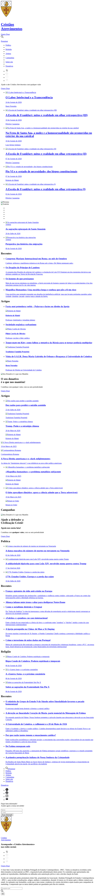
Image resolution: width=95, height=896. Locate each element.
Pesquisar (11, 769)
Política (8, 45)
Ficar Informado (7, 815)
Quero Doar (5, 34)
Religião (9, 49)
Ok (3, 894)
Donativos (9, 66)
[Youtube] (7, 81)
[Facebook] (7, 74)
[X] (7, 71)
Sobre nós (9, 62)
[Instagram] (7, 77)
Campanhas (10, 58)
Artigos (8, 54)
